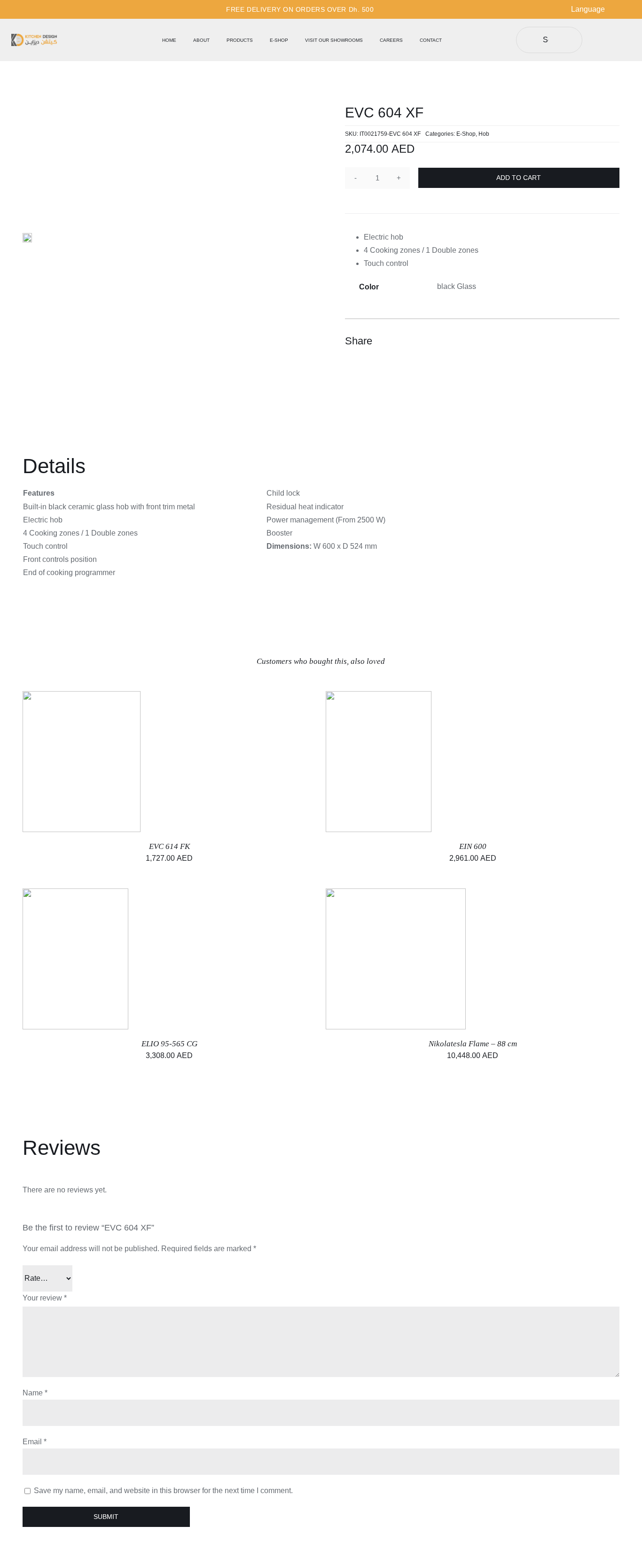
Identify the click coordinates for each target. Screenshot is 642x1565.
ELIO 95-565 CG (169, 1043)
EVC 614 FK (169, 846)
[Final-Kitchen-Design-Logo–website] (34, 37)
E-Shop (466, 134)
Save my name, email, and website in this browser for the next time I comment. (163, 1491)
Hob (483, 134)
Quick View (426, 960)
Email (35, 1442)
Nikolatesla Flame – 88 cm (473, 1043)
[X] (577, 341)
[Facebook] (560, 341)
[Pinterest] (594, 341)
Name (35, 1393)
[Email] (611, 341)
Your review (45, 1298)
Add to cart (518, 177)
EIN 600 (472, 846)
